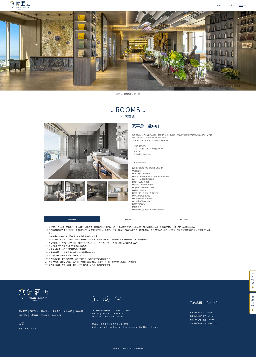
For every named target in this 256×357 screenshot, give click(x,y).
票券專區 (45, 315)
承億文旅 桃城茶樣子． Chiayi (201, 316)
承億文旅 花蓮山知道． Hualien (202, 319)
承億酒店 (20, 5)
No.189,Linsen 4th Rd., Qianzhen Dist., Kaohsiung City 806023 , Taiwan (125, 327)
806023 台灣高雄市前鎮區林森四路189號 (110, 324)
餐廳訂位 (253, 301)
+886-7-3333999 (103, 310)
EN (224, 5)
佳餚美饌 (67, 311)
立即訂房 (253, 279)
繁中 (219, 5)
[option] (86, 151)
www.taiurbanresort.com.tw (110, 316)
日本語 (232, 5)
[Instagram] (106, 299)
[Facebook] (95, 299)
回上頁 (137, 94)
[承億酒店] (33, 295)
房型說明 (72, 219)
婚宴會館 (79, 311)
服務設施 (23, 315)
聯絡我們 (56, 315)
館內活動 (45, 311)
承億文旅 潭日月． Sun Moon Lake (203, 323)
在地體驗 (34, 315)
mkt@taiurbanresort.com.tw (110, 313)
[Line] (118, 299)
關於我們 (23, 311)
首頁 (118, 94)
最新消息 (34, 311)
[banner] (128, 51)
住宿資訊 (56, 311)
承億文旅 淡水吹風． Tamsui (201, 312)
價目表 (128, 219)
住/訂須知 (184, 219)
